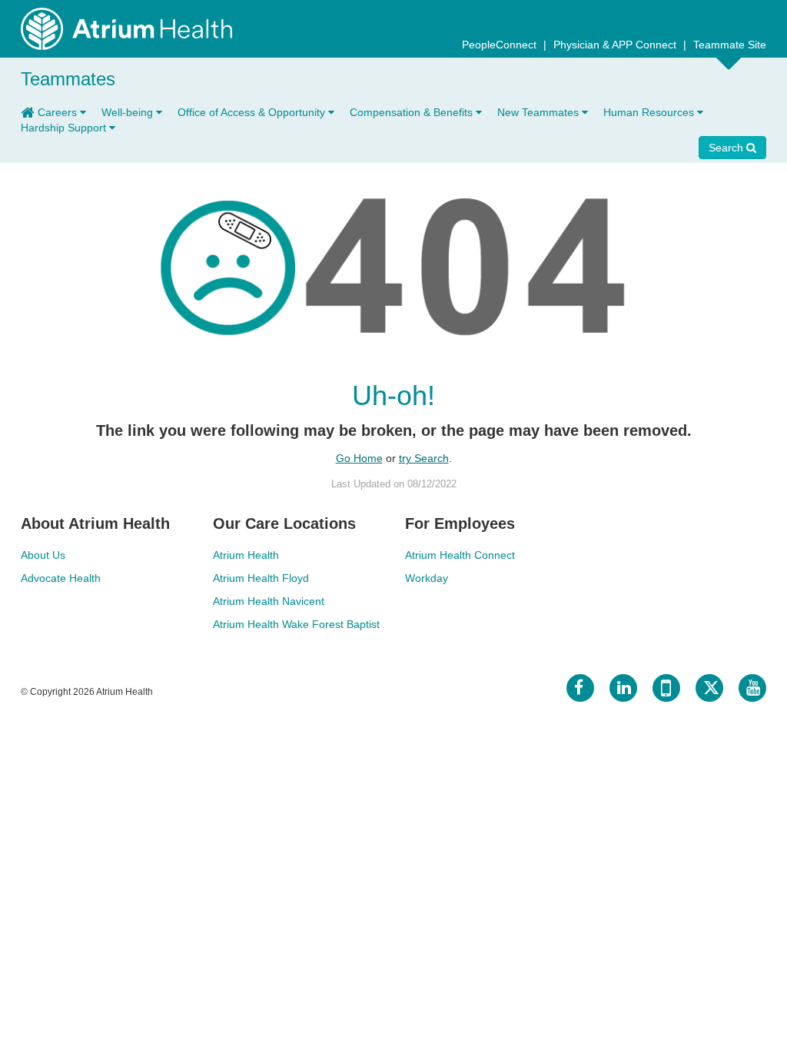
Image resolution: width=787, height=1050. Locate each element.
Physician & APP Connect (616, 44)
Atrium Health (246, 555)
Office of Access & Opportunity (253, 112)
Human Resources (650, 112)
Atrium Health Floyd (261, 578)
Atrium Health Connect (460, 555)
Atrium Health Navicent (268, 601)
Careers (59, 112)
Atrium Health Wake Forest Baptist (296, 624)
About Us (43, 555)
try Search (424, 458)
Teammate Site (729, 44)
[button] (754, 171)
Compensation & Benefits (413, 112)
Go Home (359, 458)
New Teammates (539, 112)
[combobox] (737, 174)
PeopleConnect (501, 44)
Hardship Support (65, 127)
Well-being (128, 112)
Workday (426, 578)
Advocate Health (61, 578)
